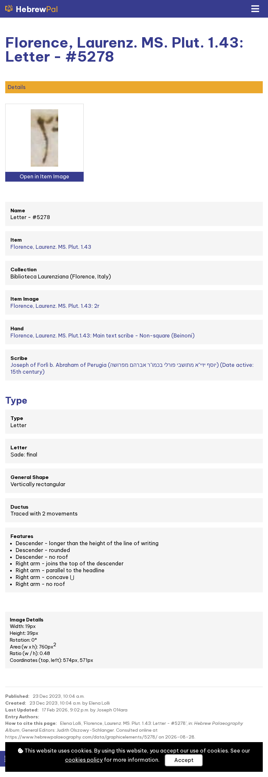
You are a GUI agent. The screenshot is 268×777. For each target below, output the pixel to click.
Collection (23, 269)
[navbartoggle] (255, 9)
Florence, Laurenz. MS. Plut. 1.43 (51, 247)
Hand (17, 328)
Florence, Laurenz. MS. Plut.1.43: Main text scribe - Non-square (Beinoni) (102, 335)
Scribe (18, 358)
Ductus (19, 507)
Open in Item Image (44, 176)
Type (16, 418)
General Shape (29, 477)
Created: (15, 703)
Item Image (24, 299)
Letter (18, 447)
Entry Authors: (22, 717)
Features (21, 536)
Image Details (26, 620)
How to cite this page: (31, 723)
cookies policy (84, 759)
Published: (17, 696)
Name (17, 210)
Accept (183, 760)
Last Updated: (22, 710)
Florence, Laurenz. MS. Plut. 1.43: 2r (54, 306)
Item (16, 240)
